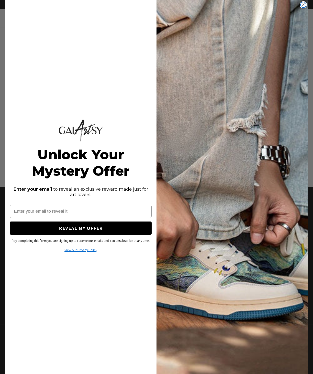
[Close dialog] (303, 5)
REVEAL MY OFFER (81, 228)
